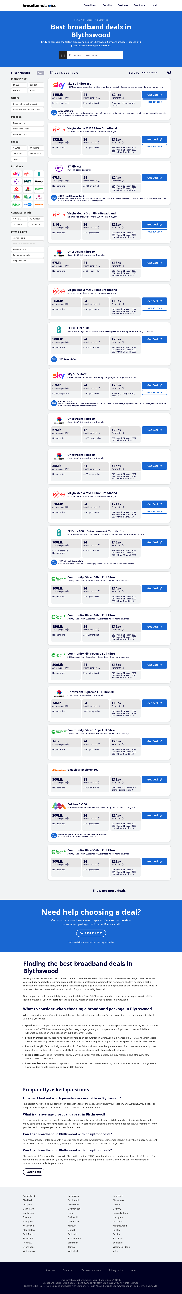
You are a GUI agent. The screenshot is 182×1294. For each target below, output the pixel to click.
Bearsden (118, 1195)
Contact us (68, 1270)
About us (50, 1270)
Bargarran (73, 1195)
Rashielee (118, 1238)
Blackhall (27, 1200)
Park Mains (29, 1234)
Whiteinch (73, 1251)
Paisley (116, 1229)
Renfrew (27, 1242)
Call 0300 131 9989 (91, 933)
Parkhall (72, 1234)
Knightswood (120, 1225)
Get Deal (152, 95)
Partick (116, 1234)
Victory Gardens (121, 1246)
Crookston (73, 1204)
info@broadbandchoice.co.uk (82, 1279)
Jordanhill (118, 1221)
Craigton (27, 1204)
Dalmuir (117, 1204)
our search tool (55, 999)
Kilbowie (72, 1225)
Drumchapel (74, 1208)
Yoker (116, 1251)
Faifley (71, 1212)
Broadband (90, 5)
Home (77, 19)
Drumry (117, 1208)
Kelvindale (28, 1225)
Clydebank (118, 1200)
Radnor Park (74, 1238)
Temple (72, 1246)
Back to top (34, 1172)
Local (153, 5)
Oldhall (71, 1229)
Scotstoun (73, 1242)
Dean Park (28, 1208)
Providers (139, 5)
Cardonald (73, 1200)
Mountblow (29, 1229)
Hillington (28, 1221)
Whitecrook (29, 1251)
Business (123, 5)
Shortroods (29, 1246)
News (133, 1270)
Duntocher (28, 1212)
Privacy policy (116, 1270)
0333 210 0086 (114, 1279)
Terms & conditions (91, 1270)
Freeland (27, 1217)
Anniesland (29, 1195)
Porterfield (28, 1238)
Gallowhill (73, 1217)
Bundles (107, 5)
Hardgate (118, 1217)
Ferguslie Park (120, 1212)
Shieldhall (118, 1242)
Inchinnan (73, 1221)
